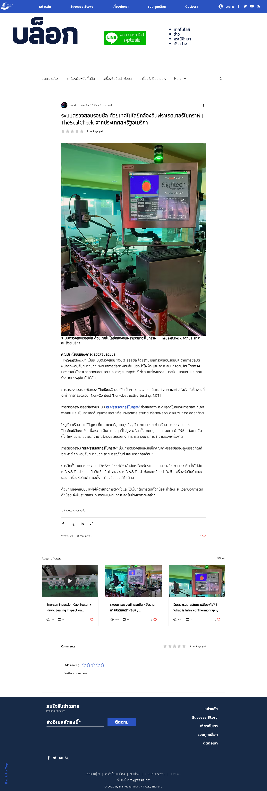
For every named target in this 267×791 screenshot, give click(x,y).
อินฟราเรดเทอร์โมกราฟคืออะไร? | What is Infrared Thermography (195, 607)
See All (221, 558)
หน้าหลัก (211, 709)
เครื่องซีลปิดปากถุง (153, 78)
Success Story (205, 717)
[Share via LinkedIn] (82, 524)
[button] (220, 78)
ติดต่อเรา (210, 743)
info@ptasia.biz (138, 780)
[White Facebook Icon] (48, 758)
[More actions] (203, 105)
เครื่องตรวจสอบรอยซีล (73, 510)
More (178, 78)
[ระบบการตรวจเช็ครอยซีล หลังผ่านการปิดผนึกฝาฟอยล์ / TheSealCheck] (133, 581)
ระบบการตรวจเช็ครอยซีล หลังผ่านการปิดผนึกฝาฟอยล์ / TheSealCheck (132, 607)
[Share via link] (92, 524)
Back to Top (6, 773)
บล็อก (44, 33)
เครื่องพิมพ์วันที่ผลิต (81, 78)
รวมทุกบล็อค (50, 78)
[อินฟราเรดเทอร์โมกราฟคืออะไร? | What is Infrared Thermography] (197, 581)
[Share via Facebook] (63, 524)
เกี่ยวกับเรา (209, 726)
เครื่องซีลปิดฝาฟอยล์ (117, 78)
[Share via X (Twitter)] (72, 524)
